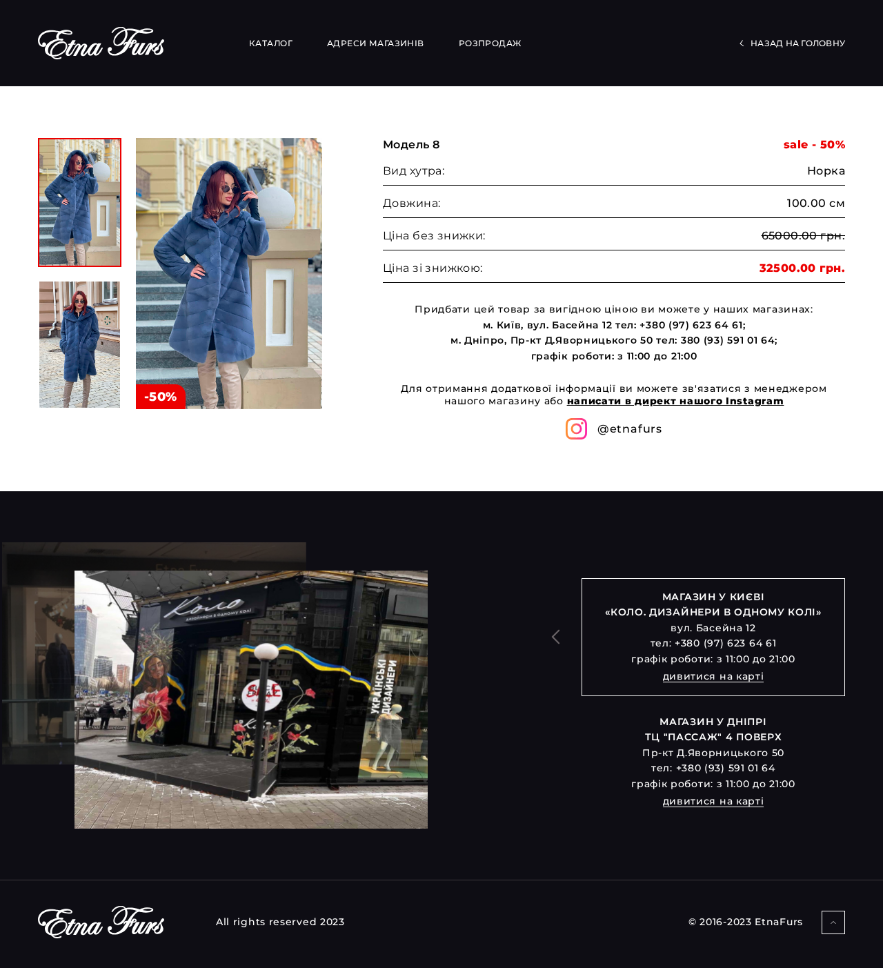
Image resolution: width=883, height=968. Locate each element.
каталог (270, 43)
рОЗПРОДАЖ (490, 43)
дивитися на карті (713, 676)
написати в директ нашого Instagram (675, 401)
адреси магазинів (375, 43)
